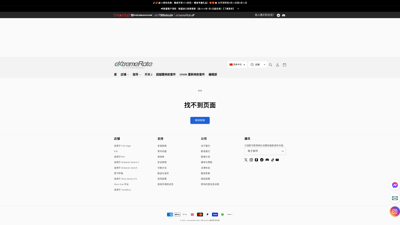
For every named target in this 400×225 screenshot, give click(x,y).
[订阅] (282, 151)
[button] (237, 64)
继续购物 (200, 120)
